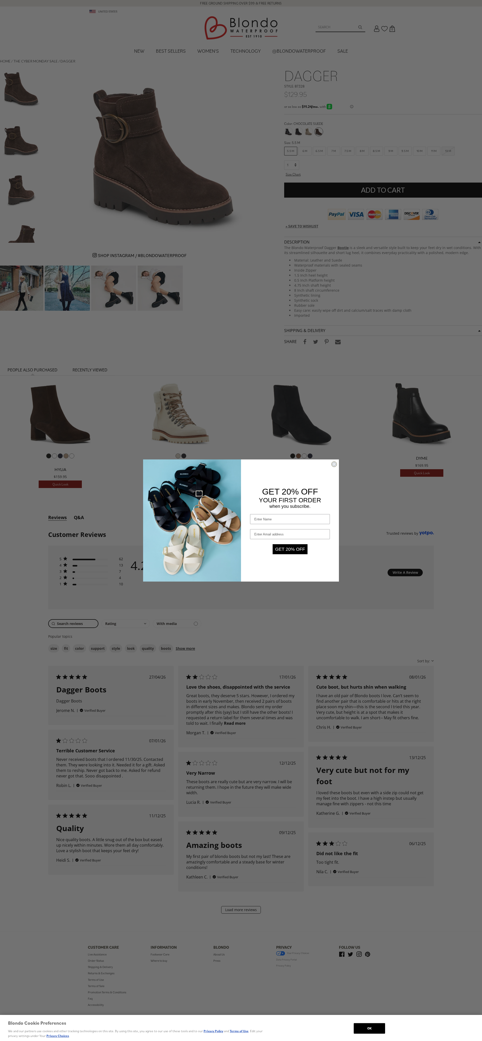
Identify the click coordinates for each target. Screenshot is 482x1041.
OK (369, 1028)
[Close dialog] (334, 464)
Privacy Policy (213, 1031)
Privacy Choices (57, 1036)
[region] (241, 1028)
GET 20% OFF (290, 549)
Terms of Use (239, 1031)
